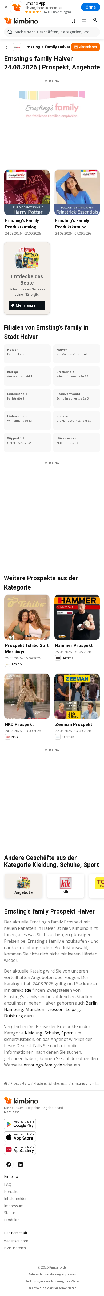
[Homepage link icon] (5, 1083)
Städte (9, 1212)
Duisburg (13, 1016)
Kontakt (11, 1191)
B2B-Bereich (15, 1247)
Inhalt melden (15, 1198)
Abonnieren (88, 47)
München (34, 1009)
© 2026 (52, 1267)
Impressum (13, 1205)
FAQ (7, 1184)
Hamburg (13, 1009)
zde (27, 990)
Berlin (92, 1003)
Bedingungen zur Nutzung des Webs (52, 1281)
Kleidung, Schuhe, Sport (49, 1033)
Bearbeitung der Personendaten (52, 1288)
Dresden (54, 1009)
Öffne (91, 7)
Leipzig (73, 1009)
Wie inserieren (16, 1240)
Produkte (12, 1219)
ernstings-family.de (43, 1065)
